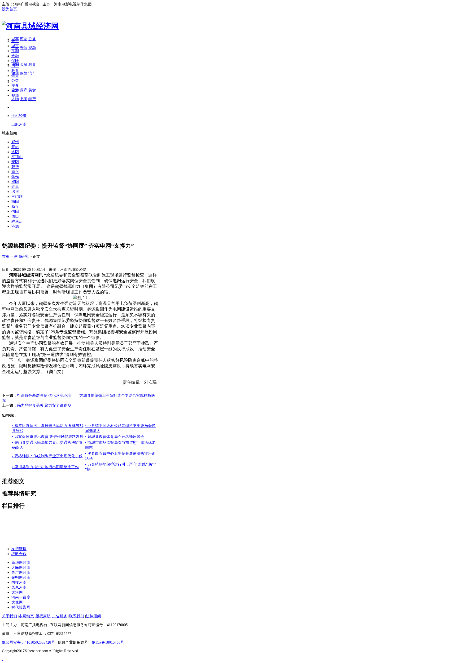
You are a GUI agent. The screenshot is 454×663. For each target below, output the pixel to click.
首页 (15, 41)
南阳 (15, 202)
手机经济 (18, 116)
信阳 (15, 211)
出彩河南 (18, 124)
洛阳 (15, 152)
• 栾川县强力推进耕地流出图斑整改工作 (45, 467)
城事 (15, 46)
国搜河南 (18, 582)
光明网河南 (20, 577)
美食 (32, 90)
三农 (15, 91)
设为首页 (9, 9)
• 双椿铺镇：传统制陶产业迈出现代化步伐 (47, 456)
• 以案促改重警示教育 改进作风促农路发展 (47, 437)
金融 (23, 64)
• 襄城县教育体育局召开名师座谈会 (114, 437)
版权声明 (43, 616)
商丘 (15, 207)
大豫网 (17, 602)
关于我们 (9, 616)
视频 (32, 48)
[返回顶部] (2, 659)
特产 (32, 99)
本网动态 (26, 616)
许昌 (15, 187)
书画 (23, 99)
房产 (23, 90)
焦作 (15, 177)
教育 (32, 64)
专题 (23, 48)
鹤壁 (15, 167)
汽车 (32, 73)
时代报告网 (20, 607)
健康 (15, 76)
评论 (23, 39)
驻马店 (17, 221)
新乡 (15, 172)
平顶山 (17, 157)
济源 (15, 226)
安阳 (15, 162)
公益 (32, 39)
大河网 (17, 592)
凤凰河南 (18, 587)
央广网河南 (20, 572)
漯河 (15, 192)
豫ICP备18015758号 (108, 642)
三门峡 (17, 197)
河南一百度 (20, 597)
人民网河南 (20, 567)
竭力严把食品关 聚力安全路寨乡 (44, 405)
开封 (15, 147)
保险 (23, 73)
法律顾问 (93, 616)
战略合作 (18, 554)
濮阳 (15, 182)
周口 (15, 216)
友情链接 (18, 549)
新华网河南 (20, 563)
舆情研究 (21, 256)
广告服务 (59, 616)
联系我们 (76, 616)
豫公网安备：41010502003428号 (28, 642)
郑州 (15, 142)
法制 (15, 51)
